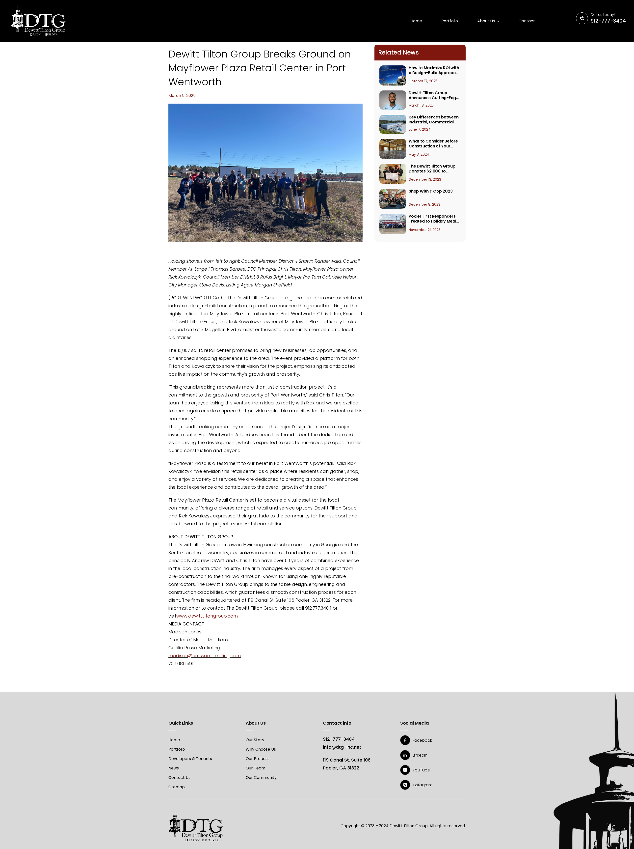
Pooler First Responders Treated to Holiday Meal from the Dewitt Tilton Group (432, 219)
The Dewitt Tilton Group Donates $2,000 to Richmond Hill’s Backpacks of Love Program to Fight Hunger (433, 169)
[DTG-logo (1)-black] (195, 812)
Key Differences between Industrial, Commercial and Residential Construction (433, 120)
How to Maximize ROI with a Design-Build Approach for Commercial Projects (434, 70)
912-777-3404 (608, 20)
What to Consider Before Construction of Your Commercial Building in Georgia (433, 144)
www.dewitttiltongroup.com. (207, 616)
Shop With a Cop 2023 (430, 191)
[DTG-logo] (38, 7)
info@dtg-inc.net (342, 747)
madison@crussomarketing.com (204, 655)
